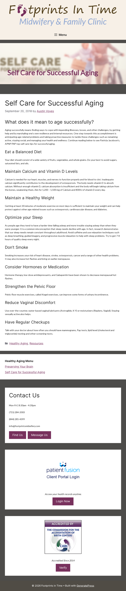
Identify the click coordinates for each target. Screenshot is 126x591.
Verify (63, 567)
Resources (36, 343)
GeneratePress (85, 585)
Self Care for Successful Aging (25, 372)
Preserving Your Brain (19, 366)
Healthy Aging (18, 343)
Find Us (17, 435)
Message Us (39, 435)
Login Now (63, 501)
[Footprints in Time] (63, 14)
